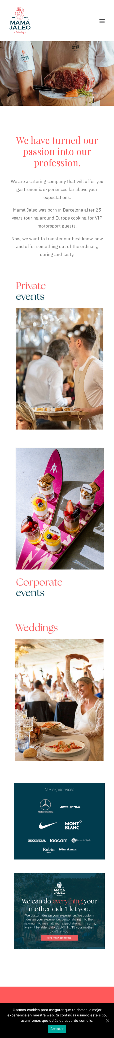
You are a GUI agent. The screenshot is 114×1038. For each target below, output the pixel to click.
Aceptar (57, 1029)
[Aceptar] (107, 1020)
